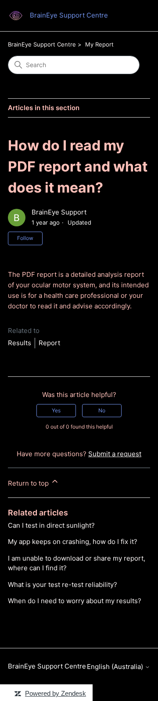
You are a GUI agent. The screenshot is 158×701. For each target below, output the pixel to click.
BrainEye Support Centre (42, 44)
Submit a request (114, 454)
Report (49, 343)
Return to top (29, 483)
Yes (56, 410)
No (101, 410)
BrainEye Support (59, 212)
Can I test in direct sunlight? (51, 525)
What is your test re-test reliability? (62, 584)
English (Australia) (116, 666)
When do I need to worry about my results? (74, 601)
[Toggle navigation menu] (134, 16)
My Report (99, 44)
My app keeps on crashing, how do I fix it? (72, 541)
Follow (25, 238)
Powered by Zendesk (55, 693)
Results (19, 343)
